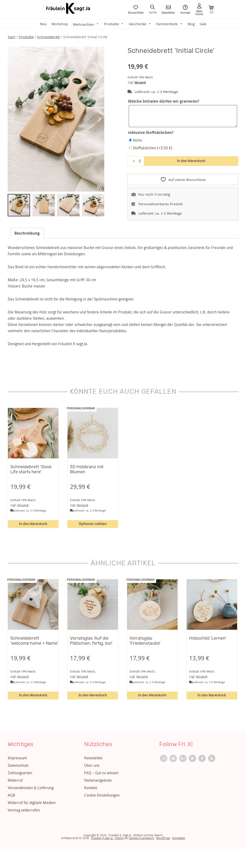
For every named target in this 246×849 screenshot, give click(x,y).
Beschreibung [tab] (27, 233)
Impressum (17, 758)
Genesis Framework (141, 838)
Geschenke (137, 23)
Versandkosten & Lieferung (31, 787)
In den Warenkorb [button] (33, 524)
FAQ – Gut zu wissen (101, 772)
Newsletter (168, 12)
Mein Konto (199, 12)
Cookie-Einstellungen (102, 795)
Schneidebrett (48, 37)
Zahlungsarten (20, 772)
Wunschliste (135, 12)
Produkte (111, 23)
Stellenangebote (98, 780)
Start (11, 37)
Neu (43, 23)
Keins (137, 140)
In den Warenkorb (191, 161)
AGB (11, 795)
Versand (140, 82)
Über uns (91, 765)
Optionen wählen (93, 524)
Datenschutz (18, 765)
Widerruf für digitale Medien (32, 802)
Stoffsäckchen (152, 147)
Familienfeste (167, 23)
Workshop (59, 23)
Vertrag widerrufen (24, 810)
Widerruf (15, 780)
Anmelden (178, 838)
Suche (152, 12)
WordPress (163, 838)
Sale (203, 23)
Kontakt (185, 12)
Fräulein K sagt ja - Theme (107, 838)
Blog (191, 23)
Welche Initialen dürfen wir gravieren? (163, 101)
